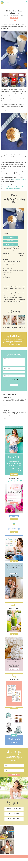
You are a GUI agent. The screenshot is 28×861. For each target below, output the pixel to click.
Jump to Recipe (14, 17)
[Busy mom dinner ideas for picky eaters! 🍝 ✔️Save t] (7, 833)
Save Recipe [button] (10, 241)
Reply (4, 405)
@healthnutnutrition (8, 343)
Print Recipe (10, 237)
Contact (23, 856)
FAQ (12, 856)
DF (14, 20)
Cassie (4, 411)
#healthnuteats (18, 343)
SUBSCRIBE (14, 775)
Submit (14, 503)
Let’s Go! (14, 532)
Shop (9, 856)
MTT (26, 859)
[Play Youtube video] (14, 79)
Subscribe (5, 856)
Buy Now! (14, 561)
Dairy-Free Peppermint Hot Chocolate (12, 188)
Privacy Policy (17, 856)
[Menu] (26, 2)
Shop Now (14, 736)
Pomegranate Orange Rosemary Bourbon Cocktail (12, 187)
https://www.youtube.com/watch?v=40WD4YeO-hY (14, 519)
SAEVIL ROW (22, 859)
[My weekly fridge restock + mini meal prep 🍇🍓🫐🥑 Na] (7, 847)
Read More (14, 474)
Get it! (14, 634)
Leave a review (10, 244)
